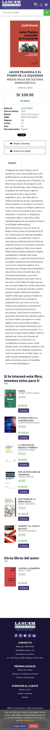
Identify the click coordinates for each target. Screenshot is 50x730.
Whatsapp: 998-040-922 (25, 647)
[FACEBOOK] (16, 636)
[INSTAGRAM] (21, 636)
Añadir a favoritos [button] (21, 143)
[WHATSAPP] (30, 636)
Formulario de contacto (25, 654)
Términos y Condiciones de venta (25, 674)
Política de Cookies (25, 670)
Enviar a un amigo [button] (22, 151)
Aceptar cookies (19, 726)
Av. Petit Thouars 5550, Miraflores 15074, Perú (25, 658)
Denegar (33, 726)
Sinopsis (12, 163)
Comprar (23, 410)
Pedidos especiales (25, 694)
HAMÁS (21, 391)
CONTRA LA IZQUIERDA (29, 568)
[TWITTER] (25, 636)
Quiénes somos (25, 690)
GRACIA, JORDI (25, 88)
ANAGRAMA (27, 108)
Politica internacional (30, 114)
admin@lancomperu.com (25, 650)
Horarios (25, 697)
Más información (27, 720)
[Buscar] (47, 12)
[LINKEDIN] (34, 636)
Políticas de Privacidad (25, 678)
